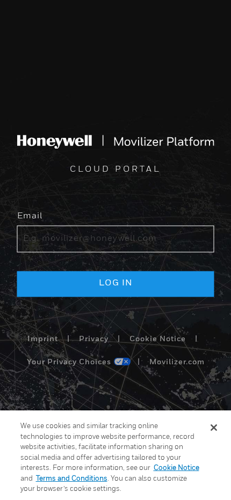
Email (29, 216)
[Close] (214, 427)
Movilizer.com (177, 362)
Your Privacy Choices (69, 362)
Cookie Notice (157, 339)
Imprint (42, 339)
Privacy (94, 339)
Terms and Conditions (71, 478)
